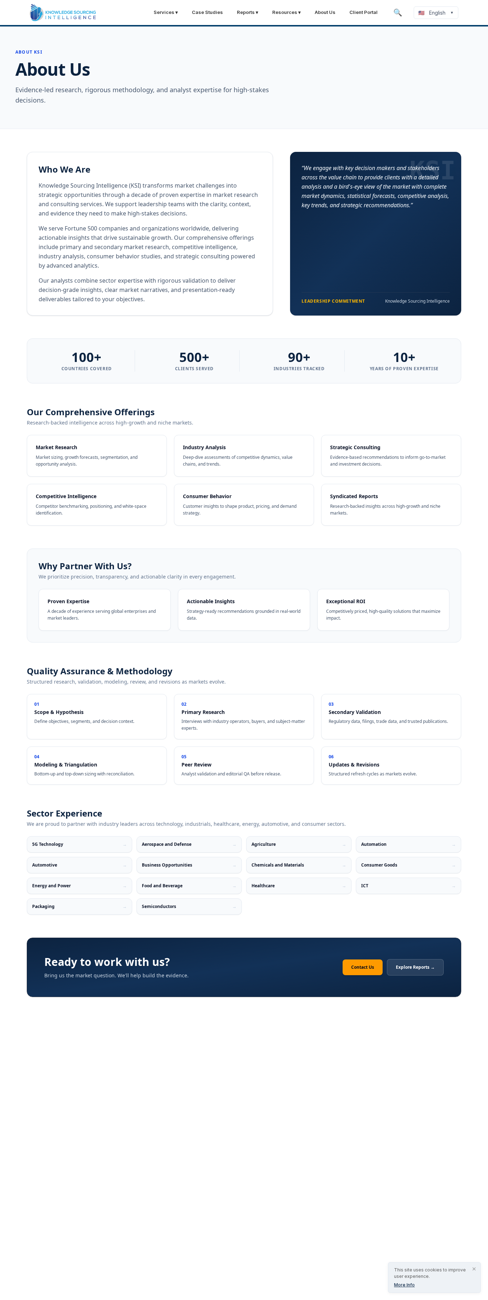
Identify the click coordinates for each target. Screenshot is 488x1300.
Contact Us (362, 967)
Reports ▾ (247, 12)
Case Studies (207, 12)
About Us (325, 12)
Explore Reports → (415, 967)
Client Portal (363, 12)
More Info (404, 1284)
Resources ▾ (286, 12)
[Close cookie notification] (474, 1268)
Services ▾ (166, 12)
